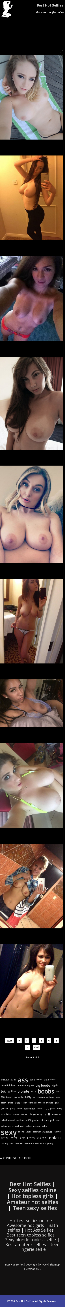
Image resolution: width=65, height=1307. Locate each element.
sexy (9, 1132)
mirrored (56, 1114)
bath (46, 1079)
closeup (41, 1097)
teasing (13, 1137)
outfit (28, 1120)
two (11, 1143)
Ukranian (19, 1143)
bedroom (21, 1085)
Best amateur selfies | (32, 1246)
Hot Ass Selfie (38, 1230)
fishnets (33, 1102)
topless (54, 1137)
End (36, 1047)
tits (39, 1137)
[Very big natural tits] (32, 403)
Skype (28, 1131)
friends (49, 1102)
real (17, 1126)
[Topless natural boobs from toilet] (32, 886)
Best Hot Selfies (50, 5)
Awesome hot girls (25, 1225)
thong (32, 1137)
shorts (21, 1131)
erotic (17, 1102)
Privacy (43, 1264)
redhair (28, 1126)
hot (46, 1108)
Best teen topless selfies (31, 1235)
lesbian (24, 1114)
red (21, 1126)
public (4, 1126)
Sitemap (55, 1264)
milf (47, 1114)
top (44, 1137)
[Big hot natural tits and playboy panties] (32, 621)
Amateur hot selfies (32, 1202)
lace (3, 1114)
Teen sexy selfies (35, 1208)
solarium (37, 1131)
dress (10, 1102)
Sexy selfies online (32, 1190)
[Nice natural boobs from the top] (32, 97)
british (9, 1097)
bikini (5, 1091)
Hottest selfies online (31, 1220)
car (34, 1097)
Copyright (31, 1264)
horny (39, 1108)
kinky (59, 1108)
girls (57, 1102)
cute (58, 1097)
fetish (24, 1102)
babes (39, 1079)
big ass (30, 1085)
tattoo (4, 1137)
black (13, 1091)
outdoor (20, 1120)
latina (8, 1114)
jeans (52, 1108)
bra (3, 1097)
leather (16, 1114)
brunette (19, 1097)
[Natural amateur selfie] (32, 298)
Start (9, 1040)
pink (52, 1120)
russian (36, 1126)
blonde (23, 1091)
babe (32, 1079)
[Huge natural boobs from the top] (32, 785)
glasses (4, 1108)
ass (23, 1079)
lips (42, 1114)
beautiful (5, 1085)
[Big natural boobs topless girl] (32, 197)
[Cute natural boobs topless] (32, 514)
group (12, 1108)
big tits (55, 1085)
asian (13, 1079)
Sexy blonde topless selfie (30, 1239)
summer (57, 1131)
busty (28, 1097)
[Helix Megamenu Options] (62, 26)
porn (58, 1120)
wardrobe (29, 1143)
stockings (47, 1131)
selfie (44, 1126)
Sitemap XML (33, 1269)
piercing (45, 1120)
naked (4, 1120)
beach (53, 1079)
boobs (46, 1091)
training (4, 1143)
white (43, 1143)
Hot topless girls (32, 1196)
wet (37, 1143)
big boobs (43, 1085)
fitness (41, 1102)
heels (19, 1108)
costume (50, 1097)
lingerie (34, 1114)
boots (58, 1091)
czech (3, 1102)
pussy (11, 1126)
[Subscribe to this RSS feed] (61, 51)
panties (36, 1120)
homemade (29, 1108)
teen (23, 1137)
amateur (5, 1079)
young (50, 1143)
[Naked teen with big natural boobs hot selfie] (32, 981)
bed (13, 1085)
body (33, 1091)
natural (11, 1120)
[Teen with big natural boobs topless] (32, 703)
